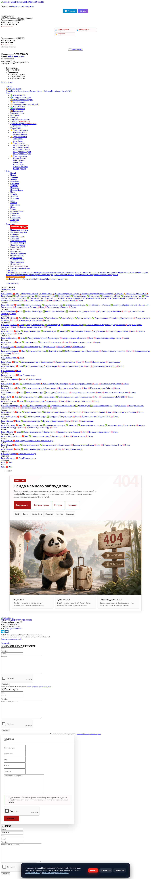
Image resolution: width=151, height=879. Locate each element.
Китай (8, 91)
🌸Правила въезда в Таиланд (80, 342)
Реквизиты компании (14, 275)
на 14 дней (26, 154)
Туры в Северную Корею (11, 436)
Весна (20, 139)
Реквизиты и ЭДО (17, 247)
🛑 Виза (16, 294)
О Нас (8, 273)
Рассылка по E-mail (18, 241)
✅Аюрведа (62, 331)
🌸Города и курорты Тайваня (69, 388)
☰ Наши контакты (8, 47)
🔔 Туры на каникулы (19, 130)
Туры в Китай (7, 294)
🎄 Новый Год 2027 (18, 95)
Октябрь (24, 167)
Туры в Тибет (15, 128)
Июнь (19, 162)
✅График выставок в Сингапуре (90, 425)
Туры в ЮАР (6, 397)
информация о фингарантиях (22, 6)
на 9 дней (17, 150)
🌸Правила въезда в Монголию (115, 392)
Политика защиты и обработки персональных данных (96, 275)
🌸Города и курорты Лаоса (64, 362)
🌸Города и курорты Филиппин (112, 351)
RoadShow (14, 239)
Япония (26, 91)
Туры (8, 93)
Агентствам (10, 224)
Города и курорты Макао (30, 441)
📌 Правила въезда (33, 379)
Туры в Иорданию (8, 454)
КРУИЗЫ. (20, 122)
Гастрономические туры (20, 119)
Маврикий (14, 213)
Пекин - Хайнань (44, 91)
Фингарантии (15, 251)
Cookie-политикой (32, 872)
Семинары (14, 234)
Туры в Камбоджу (8, 366)
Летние (24, 132)
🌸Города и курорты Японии (93, 412)
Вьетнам (32, 91)
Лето (15, 141)
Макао (13, 209)
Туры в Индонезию (9, 325)
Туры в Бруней (7, 449)
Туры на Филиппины (10, 351)
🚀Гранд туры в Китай (29, 294)
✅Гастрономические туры (101, 406)
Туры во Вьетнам (8, 311)
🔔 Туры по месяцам (18, 156)
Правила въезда (29, 375)
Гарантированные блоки (20, 268)
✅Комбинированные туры (23, 296)
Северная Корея (16, 211)
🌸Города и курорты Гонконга (25, 307)
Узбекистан (15, 215)
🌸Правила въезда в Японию (124, 412)
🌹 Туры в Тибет (47, 384)
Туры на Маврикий (9, 417)
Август (21, 164)
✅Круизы (45, 421)
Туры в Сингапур (8, 425)
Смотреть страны (41, 505)
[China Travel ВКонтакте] (6, 633)
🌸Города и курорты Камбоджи (70, 366)
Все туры (58, 505)
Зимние (24, 134)
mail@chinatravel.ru (16, 56)
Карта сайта (5, 643)
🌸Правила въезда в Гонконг (56, 307)
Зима (15, 139)
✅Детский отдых (62, 296)
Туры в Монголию (8, 392)
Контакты (15, 273)
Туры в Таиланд (7, 342)
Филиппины (15, 218)
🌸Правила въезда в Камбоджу (103, 366)
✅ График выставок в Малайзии (105, 318)
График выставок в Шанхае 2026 (98, 298)
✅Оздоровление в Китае (109, 296)
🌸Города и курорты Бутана (82, 445)
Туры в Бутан (6, 445)
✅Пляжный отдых (78, 296)
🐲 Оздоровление (17, 109)
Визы (8, 171)
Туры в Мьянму (7, 432)
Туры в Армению (8, 375)
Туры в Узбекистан (9, 401)
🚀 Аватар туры (45, 294)
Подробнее (119, 870)
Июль (15, 164)
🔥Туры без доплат (13, 89)
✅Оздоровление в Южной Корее (61, 406)
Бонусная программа (18, 232)
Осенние (16, 134)
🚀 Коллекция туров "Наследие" (65, 294)
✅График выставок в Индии (79, 331)
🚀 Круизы (118, 294)
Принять (93, 870)
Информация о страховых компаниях (46, 273)
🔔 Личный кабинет (14, 279)
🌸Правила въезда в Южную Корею (34, 408)
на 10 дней (25, 150)
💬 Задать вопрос (75, 49)
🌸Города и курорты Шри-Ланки (73, 338)
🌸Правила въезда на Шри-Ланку (107, 338)
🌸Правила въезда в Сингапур (36, 428)
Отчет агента (15, 249)
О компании (11, 270)
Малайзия (49, 514)
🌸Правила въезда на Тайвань (100, 388)
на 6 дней (25, 145)
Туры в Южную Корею (10, 406)
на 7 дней (17, 147)
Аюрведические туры (19, 126)
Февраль (23, 158)
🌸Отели (79, 300)
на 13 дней (17, 154)
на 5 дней (17, 145)
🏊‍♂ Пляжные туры (17, 106)
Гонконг (13, 203)
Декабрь (23, 169)
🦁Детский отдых (17, 102)
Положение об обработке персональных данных (116, 273)
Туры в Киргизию (8, 458)
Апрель (21, 160)
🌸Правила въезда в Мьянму (98, 432)
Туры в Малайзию (8, 318)
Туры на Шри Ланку (9, 338)
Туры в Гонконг (7, 305)
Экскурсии (14, 115)
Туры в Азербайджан (9, 379)
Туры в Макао (7, 441)
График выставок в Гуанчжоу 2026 (126, 298)
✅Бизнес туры (93, 296)
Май (15, 162)
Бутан (12, 201)
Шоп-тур (14, 117)
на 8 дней (25, 147)
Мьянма (13, 194)
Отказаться (106, 870)
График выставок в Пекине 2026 (71, 298)
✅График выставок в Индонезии (97, 325)
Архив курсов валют (7, 26)
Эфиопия (14, 196)
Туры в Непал (7, 384)
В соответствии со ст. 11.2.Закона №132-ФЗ (78, 273)
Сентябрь (17, 167)
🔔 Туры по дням (17, 143)
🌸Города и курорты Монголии (82, 392)
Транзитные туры (23, 124)
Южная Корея (16, 91)
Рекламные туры (17, 113)
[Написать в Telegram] (2, 633)
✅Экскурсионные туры (45, 296)
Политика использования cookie (11, 639)
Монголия (14, 198)
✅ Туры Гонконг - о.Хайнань (98, 305)
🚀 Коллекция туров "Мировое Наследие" (96, 294)
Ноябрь (16, 169)
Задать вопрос (16, 258)
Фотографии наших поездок (41, 275)
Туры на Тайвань (8, 388)
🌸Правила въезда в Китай (64, 300)
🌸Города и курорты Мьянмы (68, 432)
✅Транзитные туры (35, 298)
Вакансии (70, 275)
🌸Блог (49, 300)
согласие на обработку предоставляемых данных (39, 686)
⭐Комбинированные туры (21, 100)
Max (84, 11)
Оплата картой (142, 273)
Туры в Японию (7, 412)
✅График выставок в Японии (54, 412)
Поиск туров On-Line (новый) (35, 279)
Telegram (71, 11)
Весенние (17, 132)
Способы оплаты (17, 262)
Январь (16, 158)
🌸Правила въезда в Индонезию (30, 327)
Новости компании (18, 253)
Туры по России (7, 371)
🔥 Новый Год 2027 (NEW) (135, 294)
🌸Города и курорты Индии (117, 331)
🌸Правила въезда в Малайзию (29, 320)
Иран (12, 192)
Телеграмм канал (17, 260)
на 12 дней (26, 152)
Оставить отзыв (16, 256)
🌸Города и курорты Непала (80, 384)
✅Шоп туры (49, 392)
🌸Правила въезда (77, 347)
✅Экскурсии (52, 417)
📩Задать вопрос (51, 298)
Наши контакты (12, 283)
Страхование (15, 264)
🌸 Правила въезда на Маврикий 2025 (94, 417)
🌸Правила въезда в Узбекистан (78, 401)
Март (15, 160)
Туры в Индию (7, 331)
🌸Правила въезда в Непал (110, 384)
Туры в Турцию (7, 347)
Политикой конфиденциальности (55, 872)
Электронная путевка (19, 266)
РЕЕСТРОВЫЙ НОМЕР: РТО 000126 (28, 2)
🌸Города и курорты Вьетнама (108, 311)
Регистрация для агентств (57, 279)
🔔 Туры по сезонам (18, 137)
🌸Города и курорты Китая (35, 300)
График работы (60, 275)
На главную (73, 505)
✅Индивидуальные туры (131, 296)
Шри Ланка (15, 205)
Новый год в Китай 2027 (61, 91)
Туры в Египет (7, 421)
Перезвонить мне (8, 289)
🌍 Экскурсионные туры (20, 97)
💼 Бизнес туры (16, 111)
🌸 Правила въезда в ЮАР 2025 (112, 397)
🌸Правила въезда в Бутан (111, 445)
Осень (20, 141)
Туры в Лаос (6, 362)
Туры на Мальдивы (9, 358)
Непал (12, 207)
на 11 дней (17, 152)
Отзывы (26, 275)
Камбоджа (14, 220)
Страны (9, 87)
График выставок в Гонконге (135, 305)
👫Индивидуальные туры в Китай (24, 104)
